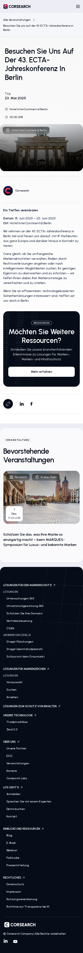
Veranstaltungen (17, 763)
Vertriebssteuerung (19, 621)
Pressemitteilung (17, 865)
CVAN (10, 628)
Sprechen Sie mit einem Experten (29, 801)
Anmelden (13, 794)
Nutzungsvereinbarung (21, 899)
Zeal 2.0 (11, 729)
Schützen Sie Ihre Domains (24, 613)
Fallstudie (12, 858)
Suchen (11, 689)
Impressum (13, 891)
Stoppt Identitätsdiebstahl (24, 649)
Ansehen (12, 697)
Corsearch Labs (16, 778)
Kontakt (11, 816)
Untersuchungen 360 (20, 598)
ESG (9, 756)
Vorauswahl (14, 682)
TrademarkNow (17, 722)
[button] (78, 6)
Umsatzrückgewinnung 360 (24, 606)
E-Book (11, 843)
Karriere (11, 771)
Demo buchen (15, 809)
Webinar (11, 850)
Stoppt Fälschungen (19, 641)
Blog (9, 835)
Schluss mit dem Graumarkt (25, 656)
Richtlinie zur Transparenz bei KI (27, 906)
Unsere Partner (16, 748)
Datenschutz (15, 884)
